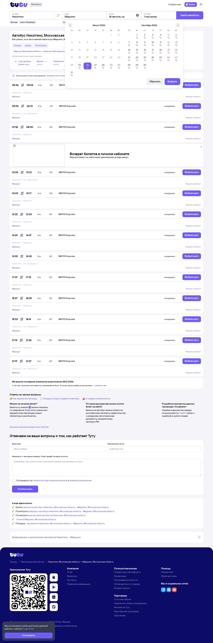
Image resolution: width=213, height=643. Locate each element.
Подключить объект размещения (130, 603)
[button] (137, 15)
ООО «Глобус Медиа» (59, 621)
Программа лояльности (126, 580)
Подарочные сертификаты (127, 572)
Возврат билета (122, 588)
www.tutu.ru (58, 625)
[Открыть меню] (201, 4)
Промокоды (120, 576)
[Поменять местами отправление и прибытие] (58, 15)
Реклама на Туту (122, 607)
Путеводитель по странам (127, 584)
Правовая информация (78, 584)
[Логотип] (19, 4)
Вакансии (72, 576)
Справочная (174, 4)
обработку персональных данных (50, 480)
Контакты (72, 580)
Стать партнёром (122, 599)
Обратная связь (169, 576)
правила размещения (81, 480)
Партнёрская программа (126, 611)
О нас (70, 572)
